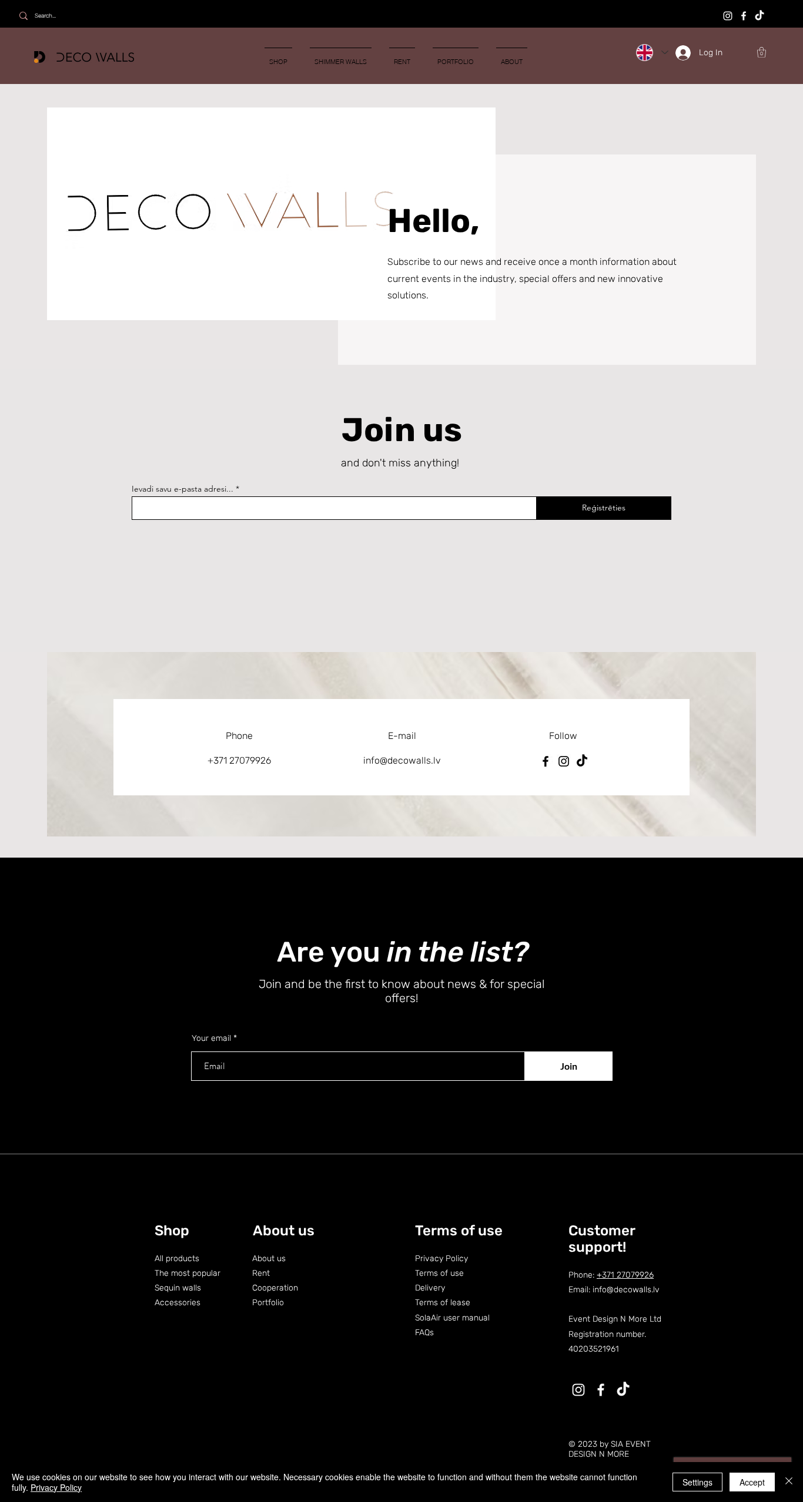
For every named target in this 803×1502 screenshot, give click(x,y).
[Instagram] (728, 16)
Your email (211, 1038)
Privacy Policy (56, 1487)
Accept (752, 1482)
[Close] (789, 1482)
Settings (697, 1482)
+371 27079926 (625, 1275)
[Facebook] (744, 16)
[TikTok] (759, 16)
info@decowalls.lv (402, 760)
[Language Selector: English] (652, 52)
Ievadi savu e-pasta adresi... (182, 489)
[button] (761, 52)
